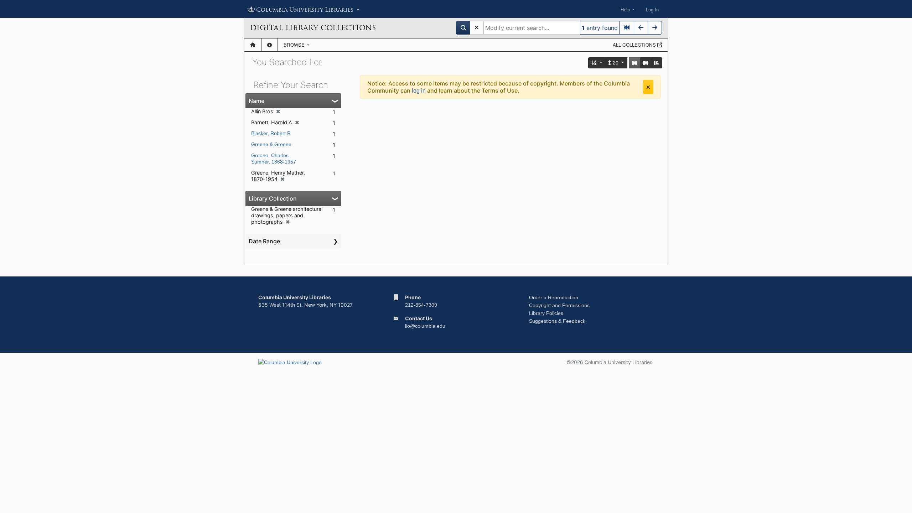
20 (615, 63)
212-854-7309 (421, 305)
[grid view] (634, 62)
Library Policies (546, 313)
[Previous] (641, 28)
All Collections (635, 44)
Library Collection (273, 198)
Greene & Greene (271, 144)
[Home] (252, 44)
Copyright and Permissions (559, 305)
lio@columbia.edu (425, 326)
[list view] (645, 62)
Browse (295, 44)
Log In (652, 9)
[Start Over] (476, 28)
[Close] (648, 87)
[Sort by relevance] (597, 62)
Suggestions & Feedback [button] (557, 321)
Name (256, 100)
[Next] (655, 28)
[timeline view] (656, 62)
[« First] (626, 28)
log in (419, 91)
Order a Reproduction (553, 297)
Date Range (264, 241)
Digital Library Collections (313, 28)
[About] (269, 44)
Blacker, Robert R (271, 133)
